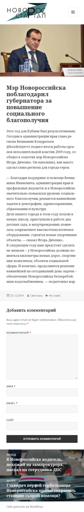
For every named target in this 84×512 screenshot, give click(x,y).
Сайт (10, 420)
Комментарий (18, 333)
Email (11, 403)
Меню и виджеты (73, 16)
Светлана (36, 295)
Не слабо (54, 295)
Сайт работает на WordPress (24, 507)
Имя (10, 386)
